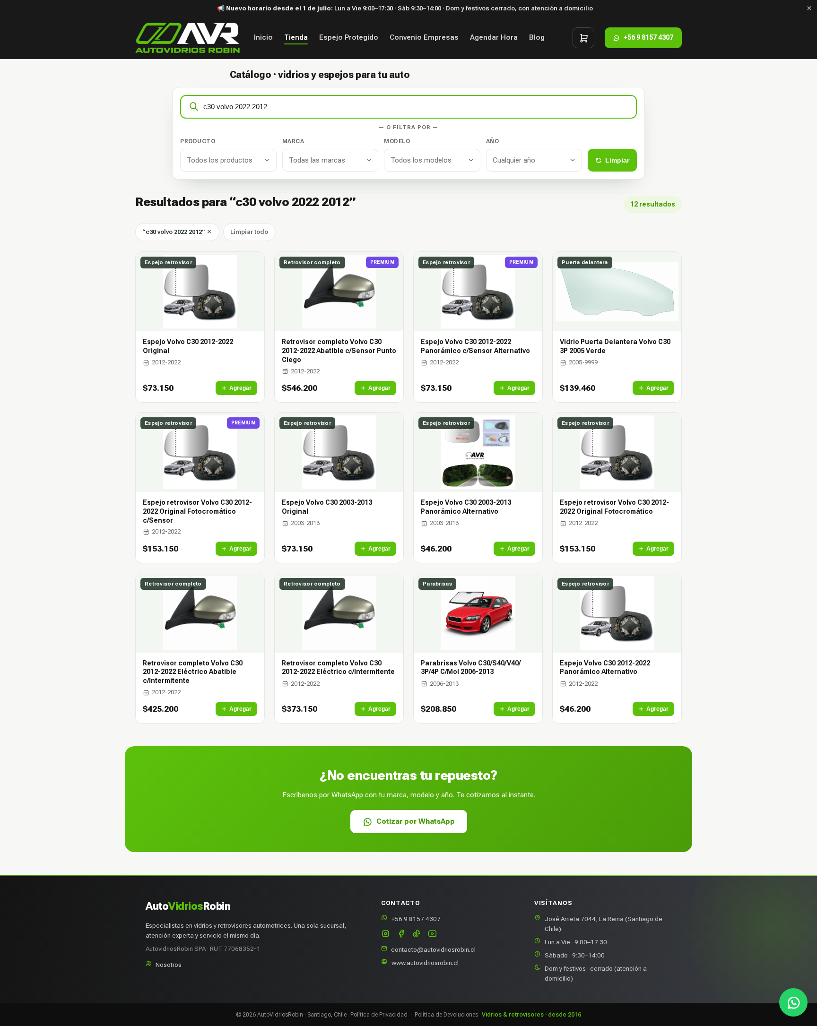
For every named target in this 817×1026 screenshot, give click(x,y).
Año (492, 141)
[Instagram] (385, 934)
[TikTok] (416, 934)
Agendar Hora (494, 38)
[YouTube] (432, 934)
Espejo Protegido (348, 38)
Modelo (397, 141)
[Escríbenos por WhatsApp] (793, 1002)
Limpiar (617, 160)
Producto (197, 141)
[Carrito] (583, 37)
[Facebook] (401, 934)
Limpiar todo (249, 231)
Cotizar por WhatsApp (415, 821)
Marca (293, 141)
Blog (537, 38)
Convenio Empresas (424, 38)
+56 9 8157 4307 (416, 919)
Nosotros (169, 964)
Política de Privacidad (379, 1014)
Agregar (240, 388)
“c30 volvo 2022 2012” (174, 231)
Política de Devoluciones (446, 1014)
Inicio (263, 38)
